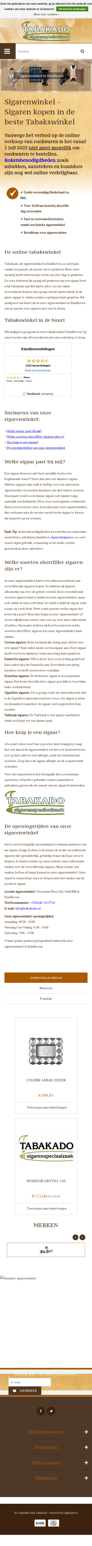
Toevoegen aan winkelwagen (47, 1107)
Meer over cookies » (47, 14)
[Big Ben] (46, 1249)
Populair (46, 998)
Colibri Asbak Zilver (46, 1080)
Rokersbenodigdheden (30, 160)
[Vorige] (75, 1237)
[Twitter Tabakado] (51, 1411)
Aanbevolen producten (46, 977)
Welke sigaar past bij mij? (24, 431)
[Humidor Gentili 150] (46, 1148)
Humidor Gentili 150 (46, 1181)
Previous (6, 75)
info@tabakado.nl (28, 908)
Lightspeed (70, 1512)
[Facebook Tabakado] (40, 1411)
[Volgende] (82, 1237)
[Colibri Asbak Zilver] (46, 1047)
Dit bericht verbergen (72, 9)
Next (85, 75)
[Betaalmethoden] (40, 1523)
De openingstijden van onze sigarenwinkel (36, 448)
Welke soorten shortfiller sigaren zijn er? (35, 436)
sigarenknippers (62, 537)
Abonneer (28, 1390)
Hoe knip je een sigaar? (23, 442)
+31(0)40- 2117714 (42, 902)
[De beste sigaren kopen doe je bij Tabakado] (46, 31)
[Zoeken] (82, 51)
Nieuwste (46, 988)
